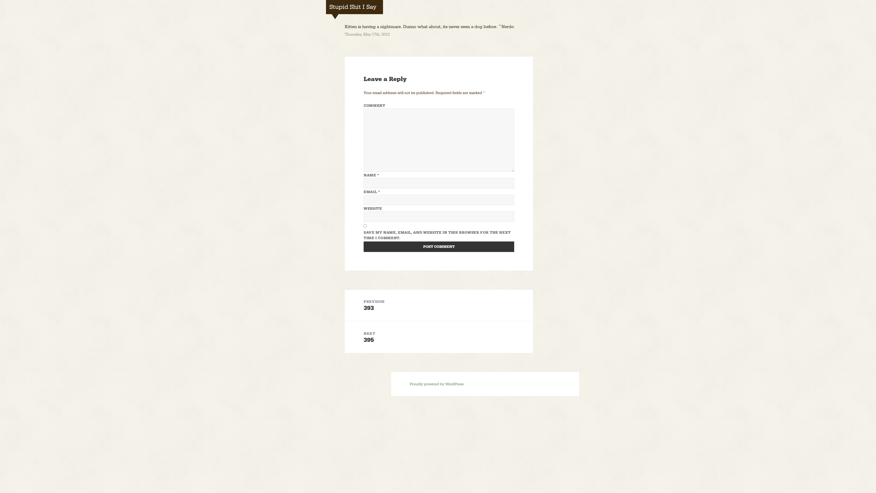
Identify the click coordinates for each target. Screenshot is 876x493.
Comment (374, 105)
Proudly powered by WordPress (437, 384)
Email (372, 192)
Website (373, 208)
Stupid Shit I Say (352, 7)
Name (371, 175)
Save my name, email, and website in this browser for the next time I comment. (437, 235)
